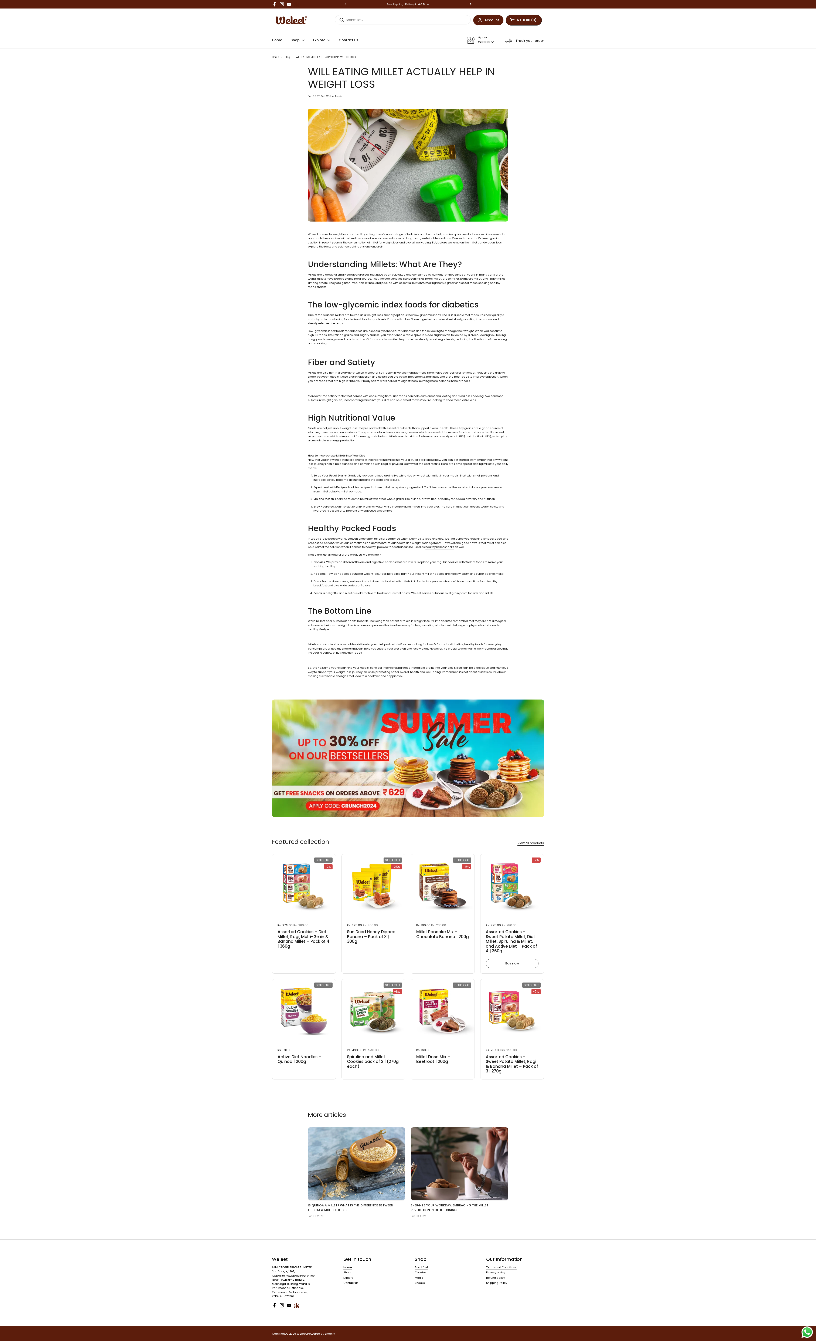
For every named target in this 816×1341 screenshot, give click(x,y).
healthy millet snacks (439, 547)
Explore (348, 1278)
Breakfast (421, 1267)
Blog (287, 57)
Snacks (420, 1283)
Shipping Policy (496, 1283)
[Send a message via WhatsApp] (807, 1332)
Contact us (350, 1283)
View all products (530, 843)
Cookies (420, 1272)
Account (491, 20)
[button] (480, 40)
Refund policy (495, 1278)
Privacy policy (495, 1272)
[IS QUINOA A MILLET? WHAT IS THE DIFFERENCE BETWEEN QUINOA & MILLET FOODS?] (356, 1163)
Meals (419, 1278)
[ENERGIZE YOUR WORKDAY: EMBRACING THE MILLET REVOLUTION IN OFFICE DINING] (459, 1163)
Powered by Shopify (321, 1334)
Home (275, 57)
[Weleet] (290, 20)
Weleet (302, 1334)
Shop (347, 1272)
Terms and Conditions (501, 1267)
